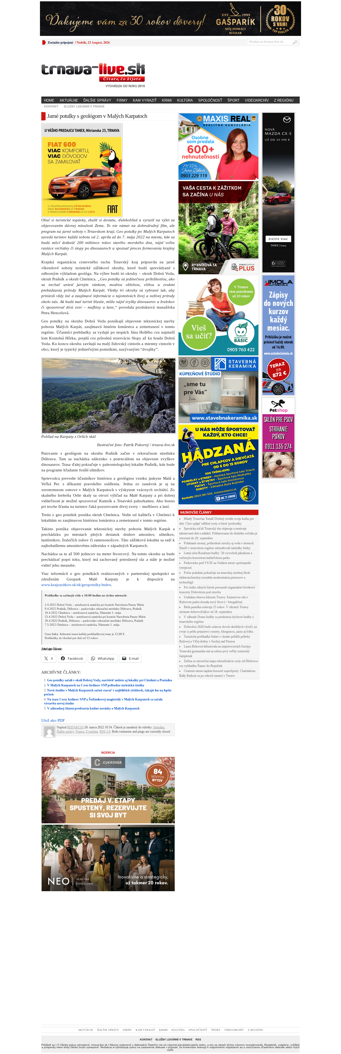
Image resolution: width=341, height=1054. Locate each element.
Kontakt (51, 106)
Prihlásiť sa (48, 1044)
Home (49, 100)
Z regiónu (283, 100)
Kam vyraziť (145, 100)
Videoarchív (257, 100)
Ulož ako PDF (53, 720)
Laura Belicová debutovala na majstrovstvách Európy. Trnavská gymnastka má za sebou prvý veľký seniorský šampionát (215, 651)
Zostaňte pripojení (60, 42)
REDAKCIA (75, 727)
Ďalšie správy (97, 100)
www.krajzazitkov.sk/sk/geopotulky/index (76, 585)
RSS (198, 1039)
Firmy (122, 100)
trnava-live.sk (99, 1044)
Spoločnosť (210, 100)
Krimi (167, 100)
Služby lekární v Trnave (84, 106)
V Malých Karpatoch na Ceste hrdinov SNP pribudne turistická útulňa (95, 685)
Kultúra (185, 100)
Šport (233, 100)
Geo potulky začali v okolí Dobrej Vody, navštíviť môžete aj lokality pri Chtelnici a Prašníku (109, 680)
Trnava (79, 731)
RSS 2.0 (105, 731)
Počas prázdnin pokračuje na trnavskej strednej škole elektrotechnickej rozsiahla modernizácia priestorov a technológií (214, 577)
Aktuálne (69, 100)
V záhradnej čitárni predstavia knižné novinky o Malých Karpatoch (93, 708)
